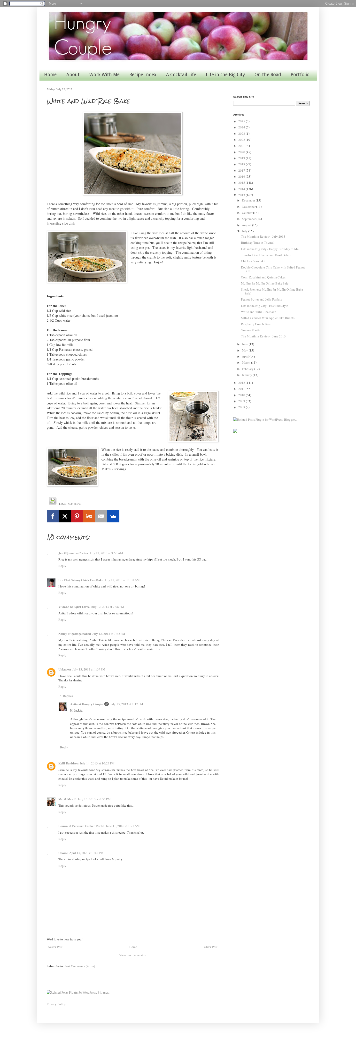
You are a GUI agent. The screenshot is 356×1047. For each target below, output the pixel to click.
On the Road (268, 74)
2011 (242, 388)
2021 (242, 145)
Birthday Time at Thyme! (257, 242)
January (247, 375)
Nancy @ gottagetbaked (74, 633)
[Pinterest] (77, 516)
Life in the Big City (225, 74)
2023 (242, 133)
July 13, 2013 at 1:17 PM (126, 704)
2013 (242, 195)
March (246, 362)
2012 (242, 382)
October (247, 212)
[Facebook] (53, 516)
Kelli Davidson (68, 763)
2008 (242, 407)
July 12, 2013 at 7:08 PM (107, 606)
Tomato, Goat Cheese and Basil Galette (266, 255)
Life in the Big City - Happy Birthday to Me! (270, 249)
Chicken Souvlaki (253, 261)
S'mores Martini (251, 330)
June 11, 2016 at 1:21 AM (123, 826)
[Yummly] (89, 516)
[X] (65, 516)
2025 (242, 121)
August (247, 225)
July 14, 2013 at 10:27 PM (97, 763)
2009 (242, 401)
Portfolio (300, 74)
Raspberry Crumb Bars (256, 324)
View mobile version (132, 955)
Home (50, 74)
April (245, 356)
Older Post (210, 947)
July (245, 231)
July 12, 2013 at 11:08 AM (122, 580)
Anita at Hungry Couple (86, 704)
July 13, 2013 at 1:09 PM (88, 669)
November (249, 206)
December (249, 200)
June (245, 344)
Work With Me (104, 74)
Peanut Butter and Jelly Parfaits (261, 299)
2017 (242, 170)
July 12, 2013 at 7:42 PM (108, 633)
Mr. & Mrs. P (67, 799)
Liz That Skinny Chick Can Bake (80, 580)
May (245, 350)
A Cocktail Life (181, 74)
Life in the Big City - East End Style (264, 305)
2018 (242, 164)
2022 (242, 139)
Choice (63, 852)
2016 (242, 176)
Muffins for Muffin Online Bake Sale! (265, 283)
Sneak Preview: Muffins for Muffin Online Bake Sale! (272, 291)
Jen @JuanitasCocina (73, 553)
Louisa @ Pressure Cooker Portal (81, 825)
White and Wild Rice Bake (258, 312)
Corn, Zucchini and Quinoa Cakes (263, 277)
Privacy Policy (56, 1004)
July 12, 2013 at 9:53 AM (106, 553)
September (249, 219)
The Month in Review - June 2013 (263, 336)
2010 (242, 395)
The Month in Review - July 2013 (263, 236)
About (73, 74)
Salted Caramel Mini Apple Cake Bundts (267, 318)
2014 (242, 189)
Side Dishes (75, 504)
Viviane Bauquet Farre (74, 606)
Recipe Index (142, 74)
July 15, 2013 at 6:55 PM (94, 799)
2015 (242, 182)
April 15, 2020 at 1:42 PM (86, 853)
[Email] (101, 516)
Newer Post (55, 947)
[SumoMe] (113, 516)
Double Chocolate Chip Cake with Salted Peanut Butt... (273, 269)
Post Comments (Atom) (80, 966)
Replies (68, 696)
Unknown (64, 669)
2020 (242, 152)
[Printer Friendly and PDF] (52, 501)
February (248, 369)
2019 (242, 158)
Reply (62, 565)
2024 (242, 127)
